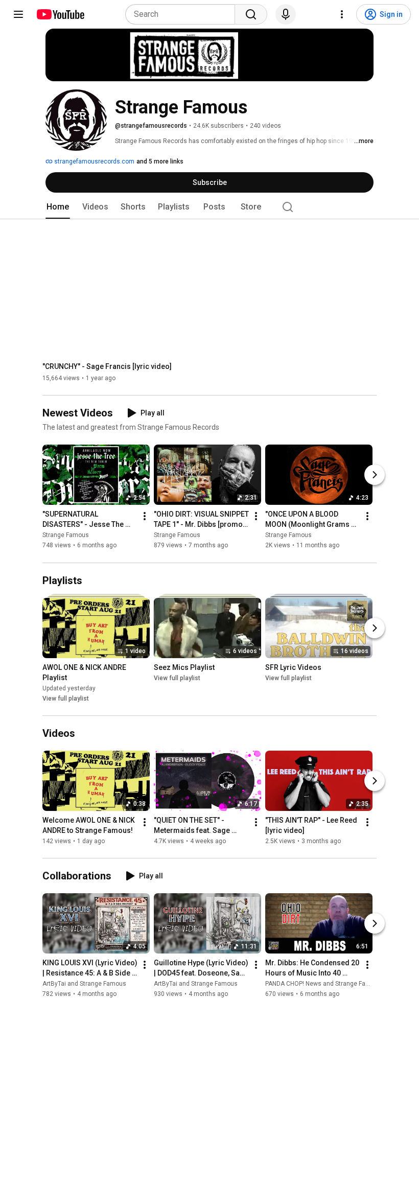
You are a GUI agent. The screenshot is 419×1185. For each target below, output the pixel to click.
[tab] (57, 207)
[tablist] (209, 207)
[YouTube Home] (60, 14)
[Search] (251, 14)
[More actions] (144, 516)
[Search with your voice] (285, 14)
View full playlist (65, 698)
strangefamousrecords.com (93, 161)
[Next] (374, 475)
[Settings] (342, 14)
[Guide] (18, 14)
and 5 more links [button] (159, 161)
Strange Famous (65, 535)
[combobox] (183, 14)
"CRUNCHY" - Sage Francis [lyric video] (107, 366)
